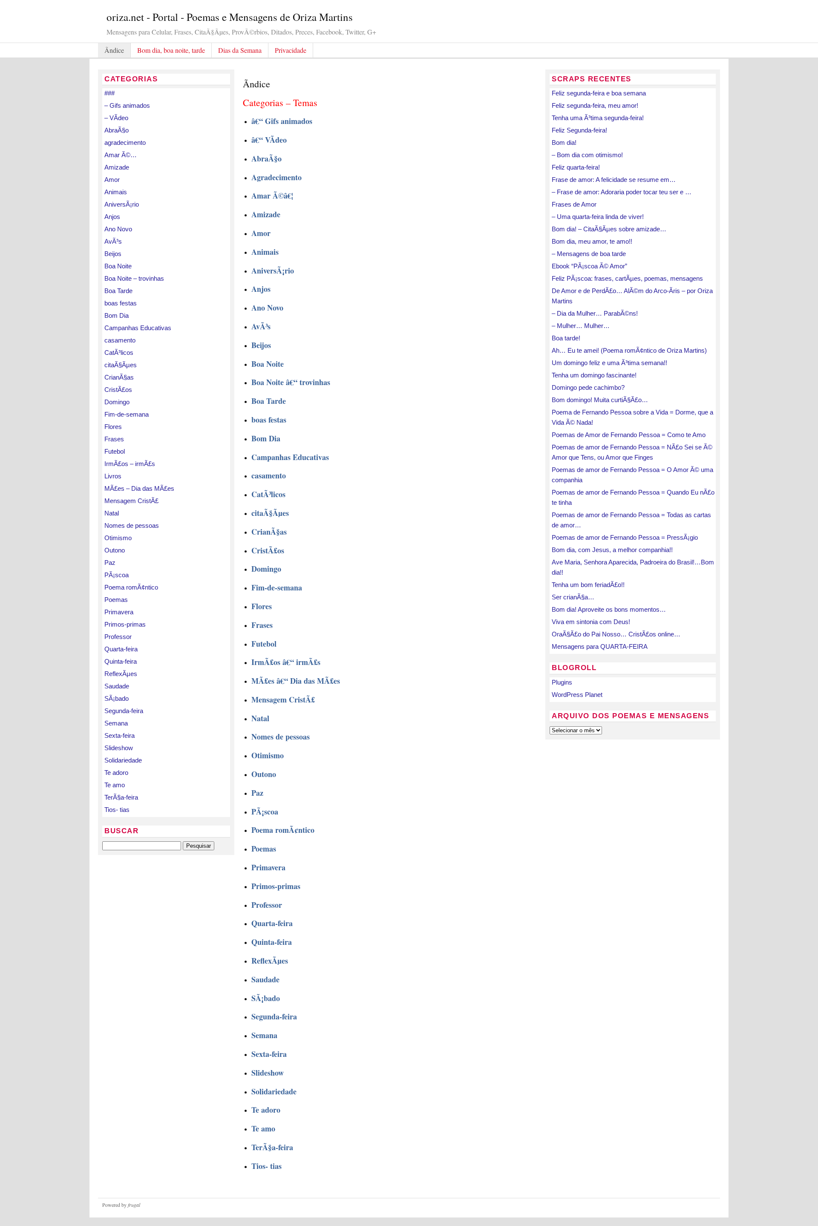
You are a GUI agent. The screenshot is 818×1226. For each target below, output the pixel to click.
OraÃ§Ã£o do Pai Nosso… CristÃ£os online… (616, 634)
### (109, 93)
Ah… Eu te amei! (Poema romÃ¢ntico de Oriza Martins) (629, 350)
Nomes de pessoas (131, 525)
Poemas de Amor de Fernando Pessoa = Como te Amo (629, 434)
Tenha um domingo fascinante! (594, 375)
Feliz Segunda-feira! (579, 130)
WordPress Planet (577, 694)
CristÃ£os (118, 389)
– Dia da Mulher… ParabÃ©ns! (595, 313)
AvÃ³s (113, 241)
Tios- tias (117, 809)
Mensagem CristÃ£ (131, 500)
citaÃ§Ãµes (120, 364)
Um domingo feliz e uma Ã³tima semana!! (609, 362)
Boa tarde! (566, 338)
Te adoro (116, 772)
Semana (116, 723)
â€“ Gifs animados (281, 121)
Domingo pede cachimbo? (588, 387)
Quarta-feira (121, 649)
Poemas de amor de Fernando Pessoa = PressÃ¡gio (625, 537)
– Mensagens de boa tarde (589, 253)
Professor (118, 636)
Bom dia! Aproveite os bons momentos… (609, 609)
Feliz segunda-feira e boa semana (599, 93)
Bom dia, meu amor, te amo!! (592, 241)
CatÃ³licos (118, 352)
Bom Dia (116, 315)
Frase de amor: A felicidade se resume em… (614, 179)
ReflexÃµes (120, 673)
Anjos (112, 216)
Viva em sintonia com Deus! (591, 621)
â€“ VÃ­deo (269, 139)
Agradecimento (276, 177)
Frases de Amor (574, 204)
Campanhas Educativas (137, 327)
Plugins (562, 682)
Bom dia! (564, 142)
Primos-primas (125, 624)
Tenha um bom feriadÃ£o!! (588, 584)
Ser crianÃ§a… (573, 597)
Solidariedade (123, 760)
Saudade (116, 686)
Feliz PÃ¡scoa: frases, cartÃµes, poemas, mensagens (627, 278)
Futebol (114, 451)
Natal (111, 513)
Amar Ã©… (120, 154)
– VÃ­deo (116, 117)
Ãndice (114, 50)
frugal (134, 1204)
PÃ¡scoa (116, 574)
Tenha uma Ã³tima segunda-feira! (598, 117)
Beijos (112, 253)
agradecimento (125, 142)
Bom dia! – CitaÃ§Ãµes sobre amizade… (609, 229)
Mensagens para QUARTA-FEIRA (600, 646)
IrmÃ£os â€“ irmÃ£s (285, 662)
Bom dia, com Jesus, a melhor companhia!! (612, 549)
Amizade (116, 167)
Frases (114, 439)
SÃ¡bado (116, 698)
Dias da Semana (240, 50)
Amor (112, 179)
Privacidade (290, 50)
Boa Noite (118, 266)
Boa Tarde (118, 290)
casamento (119, 340)
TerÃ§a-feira (121, 797)
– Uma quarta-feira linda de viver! (598, 216)
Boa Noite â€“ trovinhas (290, 382)
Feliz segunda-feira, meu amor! (595, 105)
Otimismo (118, 537)
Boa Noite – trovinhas (134, 278)
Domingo (117, 402)
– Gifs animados (127, 105)
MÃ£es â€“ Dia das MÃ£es (295, 680)
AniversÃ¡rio (121, 204)
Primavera (118, 612)
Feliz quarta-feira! (576, 167)
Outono (114, 550)
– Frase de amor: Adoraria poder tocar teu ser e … (621, 192)
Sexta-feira (119, 735)
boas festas (120, 303)
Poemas (116, 599)
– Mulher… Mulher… (581, 325)
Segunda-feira (123, 710)
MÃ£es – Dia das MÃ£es (139, 488)
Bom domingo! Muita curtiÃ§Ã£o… (600, 399)
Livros (112, 476)
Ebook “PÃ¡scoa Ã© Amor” (589, 266)
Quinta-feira (120, 661)
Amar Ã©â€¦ (272, 195)
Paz (109, 562)
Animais (115, 192)
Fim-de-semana (126, 414)
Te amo (114, 785)
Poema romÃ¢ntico (131, 587)
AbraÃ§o (116, 130)
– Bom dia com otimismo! (587, 154)
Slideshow (118, 747)
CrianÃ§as (119, 377)
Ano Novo (118, 229)
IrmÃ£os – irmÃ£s (129, 463)
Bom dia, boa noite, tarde (171, 50)
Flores (113, 426)
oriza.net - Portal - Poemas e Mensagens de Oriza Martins (230, 17)
